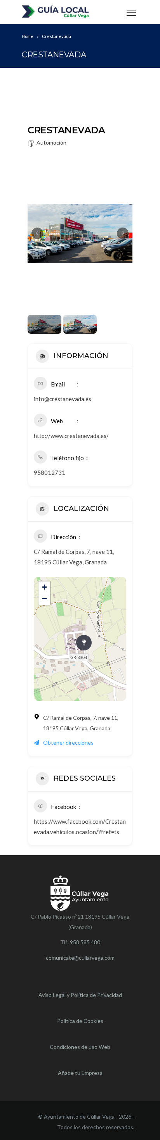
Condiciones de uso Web (80, 1046)
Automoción (51, 142)
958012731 (49, 472)
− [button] (44, 599)
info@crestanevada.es (62, 398)
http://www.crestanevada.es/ (71, 435)
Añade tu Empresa (80, 1072)
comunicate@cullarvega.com (80, 957)
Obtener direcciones (68, 742)
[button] (37, 233)
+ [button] (44, 587)
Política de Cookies (80, 1021)
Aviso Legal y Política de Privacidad (80, 995)
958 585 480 (85, 942)
